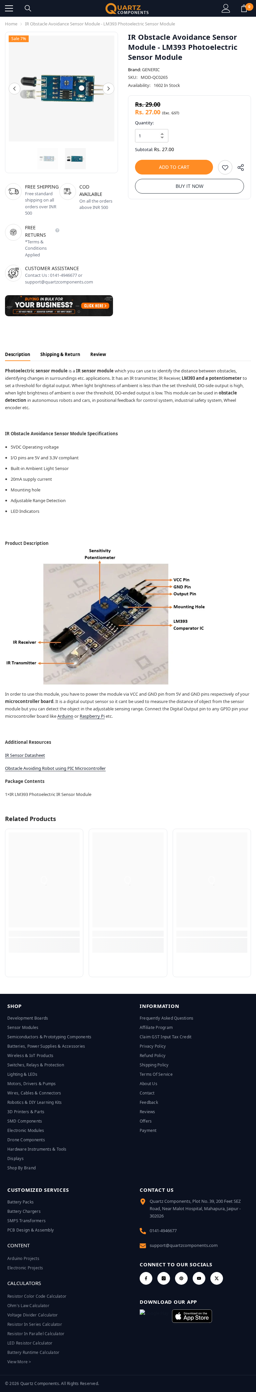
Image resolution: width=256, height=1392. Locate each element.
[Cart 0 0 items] (244, 8)
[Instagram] (163, 1278)
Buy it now (189, 186)
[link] (44, 934)
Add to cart (174, 167)
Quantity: (144, 123)
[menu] (9, 8)
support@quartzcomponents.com (184, 1245)
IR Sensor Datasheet (25, 755)
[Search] (28, 8)
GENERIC (151, 70)
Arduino (65, 716)
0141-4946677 (163, 1231)
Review (98, 354)
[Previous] (14, 88)
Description (17, 354)
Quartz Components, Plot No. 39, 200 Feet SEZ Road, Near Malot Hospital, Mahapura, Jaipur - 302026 (195, 1208)
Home (11, 24)
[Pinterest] (181, 1278)
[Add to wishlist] (225, 167)
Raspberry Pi (92, 716)
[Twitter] (216, 1278)
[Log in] (226, 8)
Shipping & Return (60, 354)
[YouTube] (199, 1278)
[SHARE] (238, 169)
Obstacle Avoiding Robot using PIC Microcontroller (55, 768)
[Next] (108, 88)
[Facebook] (146, 1278)
